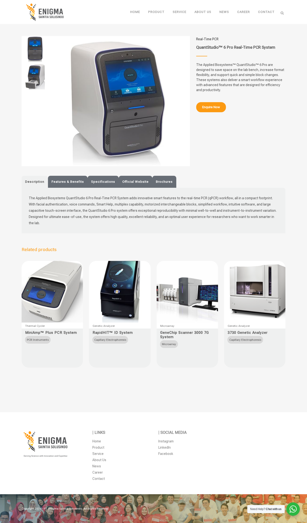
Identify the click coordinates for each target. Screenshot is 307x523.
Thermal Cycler (35, 326)
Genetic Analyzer (104, 326)
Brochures (164, 181)
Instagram (166, 441)
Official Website (135, 181)
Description (34, 181)
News (96, 466)
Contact (98, 479)
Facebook (165, 454)
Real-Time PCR (207, 39)
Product (98, 447)
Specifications (103, 181)
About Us (99, 460)
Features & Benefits (68, 181)
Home (96, 441)
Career (97, 472)
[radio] (37, 339)
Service (98, 454)
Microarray (167, 326)
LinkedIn (164, 447)
